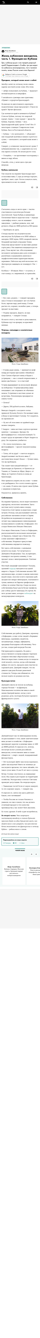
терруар (12, 568)
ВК (16, 843)
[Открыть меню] (36, 2)
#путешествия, (6, 834)
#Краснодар (15, 834)
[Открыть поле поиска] (28, 2)
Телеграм (8, 843)
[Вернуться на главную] (4, 2)
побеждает (28, 593)
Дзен (22, 843)
